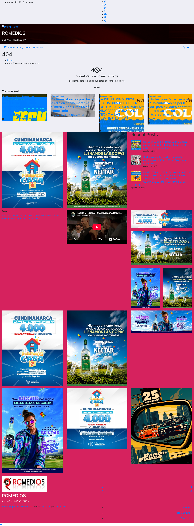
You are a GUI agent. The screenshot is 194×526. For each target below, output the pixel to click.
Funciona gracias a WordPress (17, 506)
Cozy (21, 215)
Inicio (10, 60)
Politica (11, 47)
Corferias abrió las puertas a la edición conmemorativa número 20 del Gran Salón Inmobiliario (72, 104)
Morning (18, 218)
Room (24, 218)
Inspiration (5, 218)
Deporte (6, 96)
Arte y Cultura (24, 47)
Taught (36, 218)
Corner (15, 215)
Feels (49, 215)
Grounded (55, 215)
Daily (25, 215)
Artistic (4, 215)
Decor (31, 215)
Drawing (37, 215)
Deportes (38, 47)
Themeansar (61, 506)
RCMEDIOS (13, 33)
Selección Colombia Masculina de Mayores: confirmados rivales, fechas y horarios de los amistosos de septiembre (24, 106)
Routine (30, 218)
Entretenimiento (28, 96)
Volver (97, 87)
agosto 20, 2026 (62, 115)
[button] (184, 47)
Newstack (45, 506)
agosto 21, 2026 (13, 119)
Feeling (43, 215)
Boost (10, 215)
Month (12, 218)
